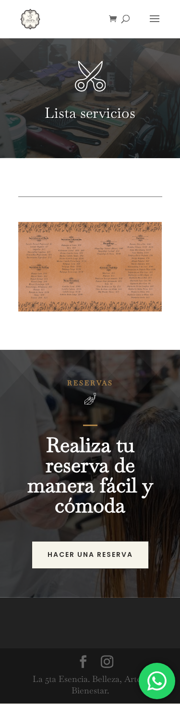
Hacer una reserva (90, 554)
